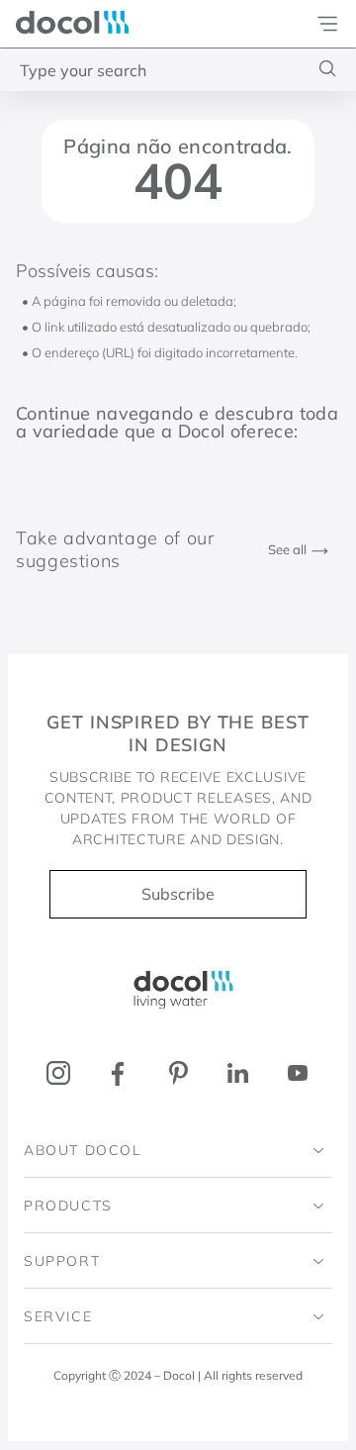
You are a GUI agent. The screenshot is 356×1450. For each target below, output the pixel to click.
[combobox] (178, 69)
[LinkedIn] (238, 1073)
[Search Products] (327, 68)
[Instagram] (59, 1073)
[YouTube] (297, 1073)
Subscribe (178, 894)
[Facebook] (118, 1073)
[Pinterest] (178, 1073)
